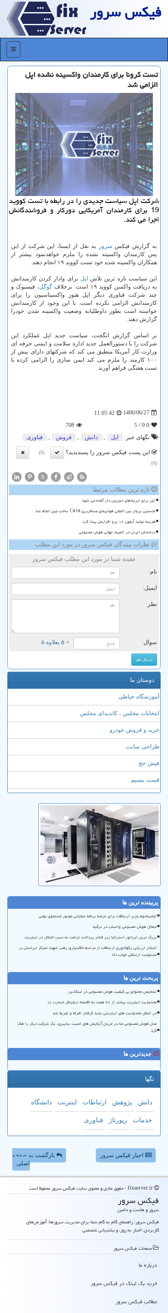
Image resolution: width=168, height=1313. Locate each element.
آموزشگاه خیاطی (138, 697)
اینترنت (67, 1102)
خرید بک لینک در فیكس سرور (124, 1283)
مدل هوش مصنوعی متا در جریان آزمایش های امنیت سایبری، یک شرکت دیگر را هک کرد (87, 1027)
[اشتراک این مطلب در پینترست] (29, 476)
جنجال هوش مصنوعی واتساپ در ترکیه (125, 927)
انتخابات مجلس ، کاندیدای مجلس (119, 713)
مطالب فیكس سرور (136, 1301)
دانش (91, 437)
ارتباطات (94, 1102)
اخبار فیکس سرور (122, 1155)
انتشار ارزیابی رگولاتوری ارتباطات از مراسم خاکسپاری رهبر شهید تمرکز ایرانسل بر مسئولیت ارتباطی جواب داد (88, 951)
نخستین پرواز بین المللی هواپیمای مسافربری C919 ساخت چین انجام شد (95, 511)
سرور (106, 246)
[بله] (57, 452)
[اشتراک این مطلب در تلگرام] (69, 476)
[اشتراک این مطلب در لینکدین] (16, 476)
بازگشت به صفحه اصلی (34, 1159)
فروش (64, 437)
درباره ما (148, 1265)
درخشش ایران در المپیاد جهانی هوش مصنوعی (117, 532)
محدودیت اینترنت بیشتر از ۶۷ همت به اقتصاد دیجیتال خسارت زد (102, 1002)
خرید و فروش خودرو (134, 730)
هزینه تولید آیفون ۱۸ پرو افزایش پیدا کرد (118, 521)
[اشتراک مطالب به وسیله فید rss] (82, 476)
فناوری (35, 437)
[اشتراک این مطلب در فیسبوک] (56, 476)
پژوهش (122, 1102)
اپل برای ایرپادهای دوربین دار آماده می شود (118, 500)
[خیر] (22, 452)
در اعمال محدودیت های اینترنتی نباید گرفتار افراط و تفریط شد (105, 1013)
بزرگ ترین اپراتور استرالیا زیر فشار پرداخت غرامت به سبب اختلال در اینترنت (90, 937)
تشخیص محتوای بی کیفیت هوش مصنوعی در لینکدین (113, 991)
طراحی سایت (142, 747)
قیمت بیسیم (145, 780)
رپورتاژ (118, 1120)
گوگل (45, 287)
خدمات (142, 1120)
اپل (84, 279)
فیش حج (149, 763)
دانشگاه (41, 1102)
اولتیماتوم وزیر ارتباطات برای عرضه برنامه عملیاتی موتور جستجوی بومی (98, 916)
